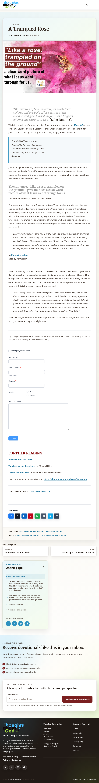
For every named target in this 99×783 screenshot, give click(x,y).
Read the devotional (16, 576)
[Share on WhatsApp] (37, 516)
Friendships (48, 736)
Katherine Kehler (19, 255)
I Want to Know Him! (18, 472)
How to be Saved (50, 746)
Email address (13, 694)
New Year (76, 750)
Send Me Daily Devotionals (77, 699)
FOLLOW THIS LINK (40, 491)
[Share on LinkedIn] (24, 516)
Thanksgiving (78, 741)
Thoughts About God (15, 779)
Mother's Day (78, 733)
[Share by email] (43, 516)
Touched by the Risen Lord (21, 466)
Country (12, 381)
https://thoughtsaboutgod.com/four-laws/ (65, 479)
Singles (46, 734)
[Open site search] (87, 4)
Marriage (47, 729)
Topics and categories (17, 610)
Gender (11, 392)
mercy (57, 535)
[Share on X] (17, 516)
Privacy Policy (76, 779)
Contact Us (16, 760)
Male (31, 391)
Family (46, 731)
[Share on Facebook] (11, 516)
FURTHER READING (16, 604)
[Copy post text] (50, 516)
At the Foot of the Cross (20, 459)
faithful (33, 535)
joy (53, 535)
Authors (6, 760)
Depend (25, 535)
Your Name (13, 357)
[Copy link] (56, 516)
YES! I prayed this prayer (21, 351)
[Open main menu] (93, 4)
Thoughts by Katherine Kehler (31, 531)
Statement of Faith (28, 757)
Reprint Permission (89, 779)
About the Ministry (10, 757)
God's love (41, 535)
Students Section (50, 739)
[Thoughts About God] (10, 5)
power (64, 535)
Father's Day (78, 737)
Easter (75, 729)
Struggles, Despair (51, 743)
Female (32, 395)
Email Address (14, 368)
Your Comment (15, 401)
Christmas (77, 746)
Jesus (48, 535)
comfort (18, 535)
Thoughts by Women (53, 531)
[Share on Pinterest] (30, 516)
